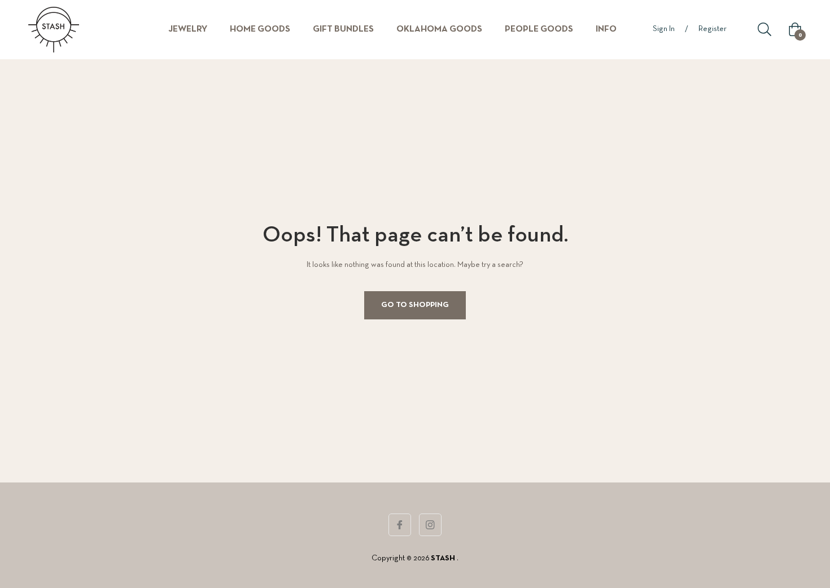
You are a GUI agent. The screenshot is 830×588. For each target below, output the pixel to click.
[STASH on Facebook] (399, 524)
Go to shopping (415, 305)
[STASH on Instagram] (430, 524)
